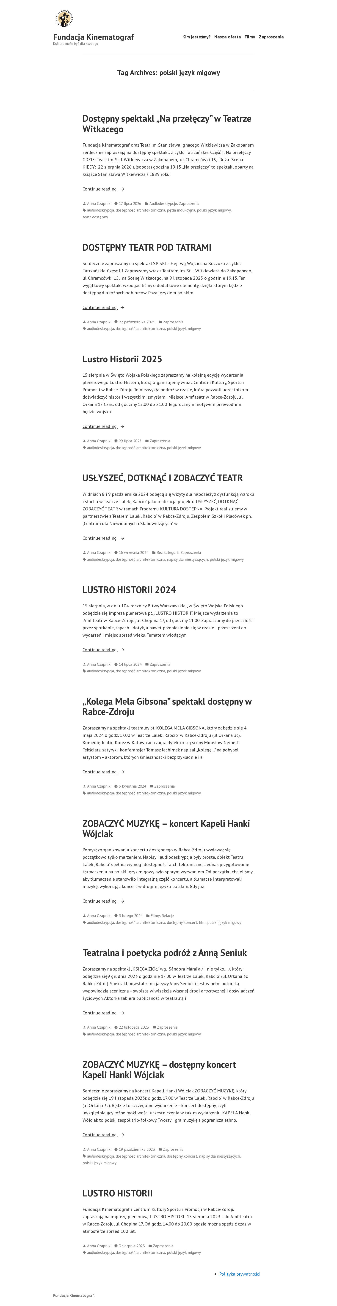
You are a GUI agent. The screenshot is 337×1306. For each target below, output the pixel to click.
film (202, 922)
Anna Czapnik (98, 203)
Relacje (168, 915)
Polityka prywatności (239, 1274)
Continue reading (111, 189)
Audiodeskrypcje (163, 203)
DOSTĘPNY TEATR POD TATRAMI (147, 247)
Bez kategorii (168, 552)
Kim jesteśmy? (196, 37)
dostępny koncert (182, 922)
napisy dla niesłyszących (187, 559)
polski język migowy (214, 210)
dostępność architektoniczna (140, 210)
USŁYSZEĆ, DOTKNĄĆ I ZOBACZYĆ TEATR (163, 478)
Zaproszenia (271, 37)
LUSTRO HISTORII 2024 (129, 589)
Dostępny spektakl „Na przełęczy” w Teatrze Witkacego (167, 123)
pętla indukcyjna (181, 210)
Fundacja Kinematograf (93, 37)
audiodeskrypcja (100, 210)
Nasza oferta (227, 37)
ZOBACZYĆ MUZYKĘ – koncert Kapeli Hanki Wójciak (166, 828)
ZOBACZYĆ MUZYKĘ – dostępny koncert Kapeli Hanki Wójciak (159, 1069)
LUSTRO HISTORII (117, 1193)
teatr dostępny (95, 217)
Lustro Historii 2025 (122, 359)
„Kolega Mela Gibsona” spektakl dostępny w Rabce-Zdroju (167, 706)
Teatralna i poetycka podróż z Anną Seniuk (165, 952)
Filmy (250, 37)
